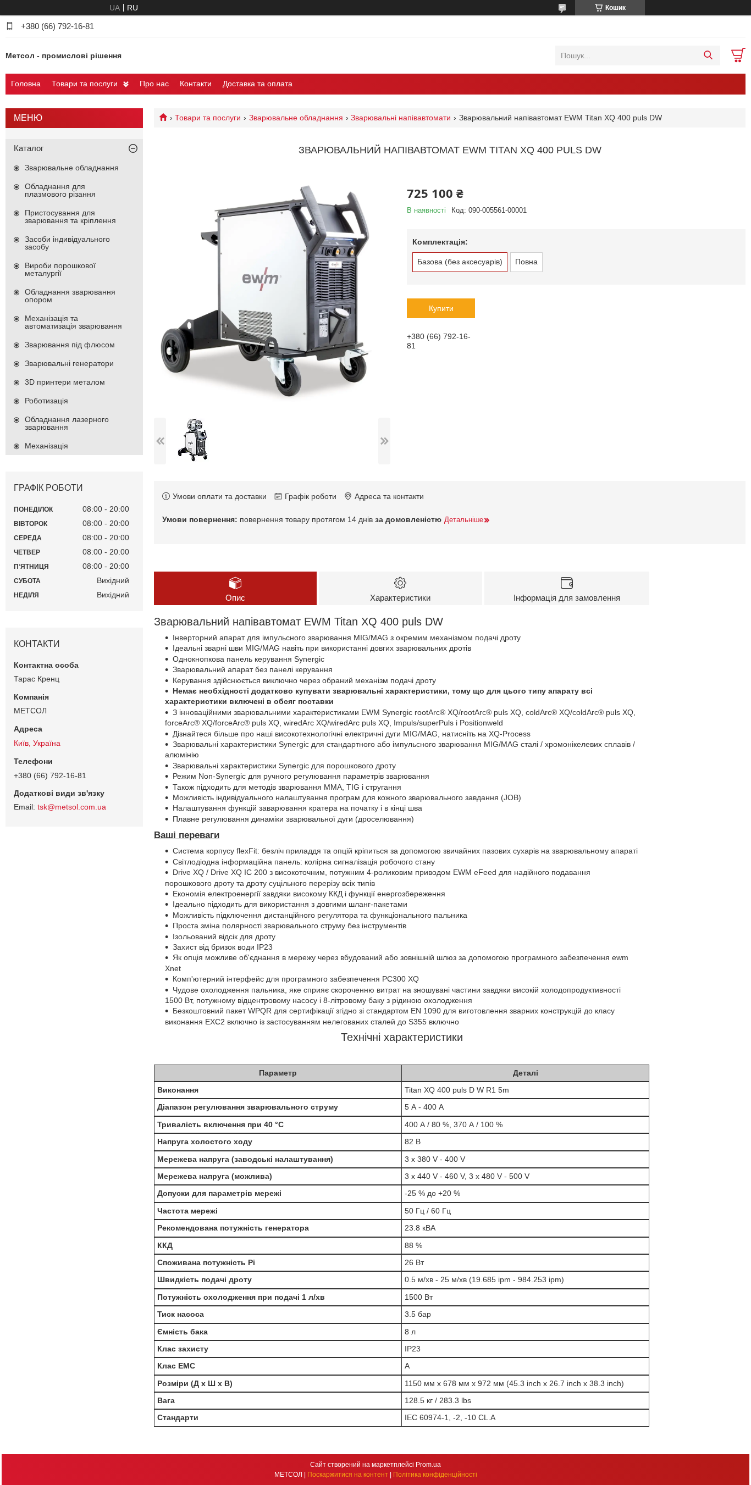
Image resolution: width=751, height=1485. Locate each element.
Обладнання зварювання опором (70, 295)
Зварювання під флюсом (70, 344)
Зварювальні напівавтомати (401, 117)
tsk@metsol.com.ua (71, 806)
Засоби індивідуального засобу (67, 243)
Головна (26, 83)
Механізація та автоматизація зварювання (73, 322)
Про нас (154, 83)
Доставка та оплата (257, 83)
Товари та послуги (85, 83)
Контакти (196, 83)
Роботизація (46, 400)
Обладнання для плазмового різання (60, 190)
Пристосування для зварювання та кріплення (70, 216)
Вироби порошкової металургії (60, 269)
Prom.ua (428, 1465)
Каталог (28, 148)
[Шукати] (707, 55)
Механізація (46, 445)
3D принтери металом (65, 382)
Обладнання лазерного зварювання (67, 423)
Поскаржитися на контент (347, 1474)
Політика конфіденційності (435, 1474)
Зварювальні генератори (69, 363)
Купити (441, 308)
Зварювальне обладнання (296, 117)
